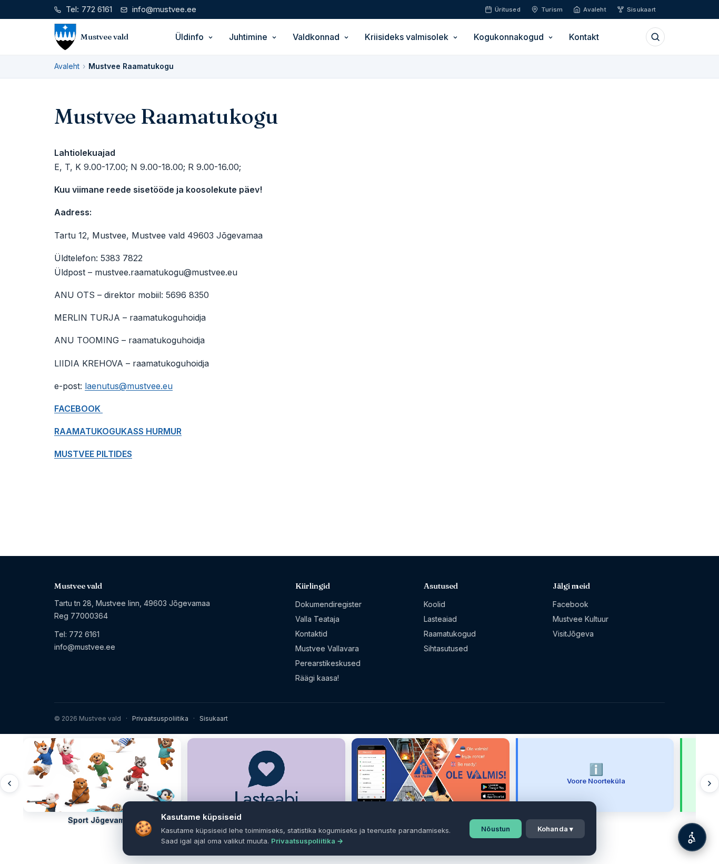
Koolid (434, 604)
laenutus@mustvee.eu (129, 386)
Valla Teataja (317, 618)
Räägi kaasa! (317, 677)
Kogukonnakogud (509, 37)
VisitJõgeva (573, 633)
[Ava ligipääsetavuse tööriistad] (692, 837)
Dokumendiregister (328, 604)
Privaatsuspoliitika (160, 718)
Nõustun (495, 829)
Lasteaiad (440, 618)
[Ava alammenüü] (210, 37)
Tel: (89, 9)
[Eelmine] (9, 783)
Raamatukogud (450, 633)
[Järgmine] (709, 783)
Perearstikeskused (328, 663)
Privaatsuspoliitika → (307, 841)
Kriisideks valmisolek (406, 37)
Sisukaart (213, 718)
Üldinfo (189, 37)
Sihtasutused (446, 648)
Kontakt (584, 37)
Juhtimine (248, 37)
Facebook (570, 604)
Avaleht (66, 66)
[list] (359, 783)
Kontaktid (311, 633)
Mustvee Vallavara (327, 648)
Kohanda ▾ (555, 829)
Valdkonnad (316, 37)
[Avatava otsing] (655, 36)
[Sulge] (171, 748)
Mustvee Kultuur (580, 618)
